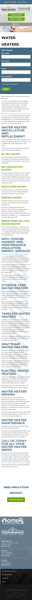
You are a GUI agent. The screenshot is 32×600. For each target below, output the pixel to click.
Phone (3, 69)
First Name (5, 53)
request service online (18, 463)
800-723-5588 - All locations (16, 2)
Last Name (5, 61)
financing (17, 215)
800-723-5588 (5, 463)
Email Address (6, 76)
